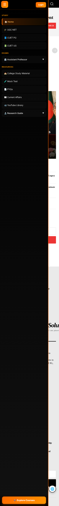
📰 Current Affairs (13, 97)
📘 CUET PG (10, 37)
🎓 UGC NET (10, 29)
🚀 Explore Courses (24, 500)
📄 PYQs (8, 89)
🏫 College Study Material (17, 73)
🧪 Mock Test (11, 81)
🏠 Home (9, 21)
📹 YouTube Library (13, 105)
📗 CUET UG (10, 45)
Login (41, 4)
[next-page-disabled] (54, 50)
